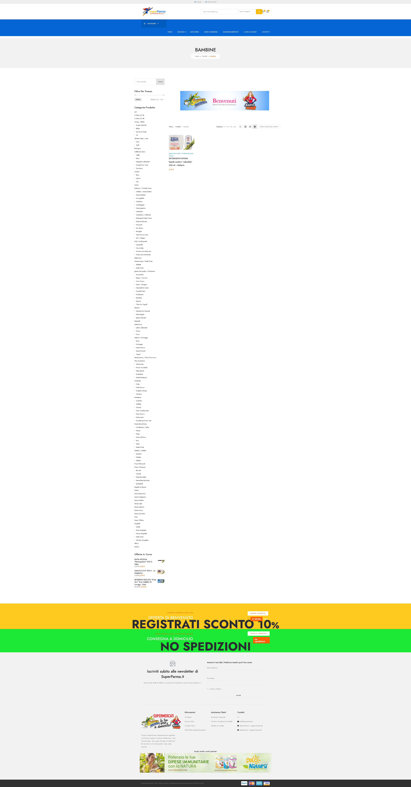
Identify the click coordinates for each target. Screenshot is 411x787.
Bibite (138, 128)
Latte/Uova (138, 324)
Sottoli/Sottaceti (141, 377)
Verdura (138, 394)
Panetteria (137, 397)
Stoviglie (139, 231)
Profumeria (139, 294)
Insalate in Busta (141, 391)
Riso (137, 440)
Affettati (138, 264)
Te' (137, 135)
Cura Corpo (140, 281)
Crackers (139, 401)
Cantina (136, 171)
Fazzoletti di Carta (142, 288)
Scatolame (139, 374)
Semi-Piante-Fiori (140, 494)
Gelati (138, 527)
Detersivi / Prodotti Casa (142, 188)
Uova (138, 334)
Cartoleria (139, 211)
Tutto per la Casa (142, 235)
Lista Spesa (194, 32)
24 (235, 127)
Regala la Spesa (140, 487)
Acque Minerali (141, 125)
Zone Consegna (211, 32)
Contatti (266, 32)
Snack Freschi (140, 351)
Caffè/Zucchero (139, 152)
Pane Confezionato (142, 411)
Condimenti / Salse (142, 427)
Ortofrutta (137, 381)
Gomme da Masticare (143, 251)
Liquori (138, 178)
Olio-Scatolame (139, 361)
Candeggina (140, 205)
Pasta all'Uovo (141, 437)
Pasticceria (139, 417)
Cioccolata (139, 248)
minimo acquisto (257, 613)
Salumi (136, 490)
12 (227, 127)
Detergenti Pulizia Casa (144, 218)
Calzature (139, 201)
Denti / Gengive (141, 284)
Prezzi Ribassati (139, 464)
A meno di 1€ (139, 115)
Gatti (137, 145)
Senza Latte (138, 503)
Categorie (151, 23)
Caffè (138, 155)
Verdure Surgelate (142, 540)
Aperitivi (138, 454)
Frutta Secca (140, 387)
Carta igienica (140, 208)
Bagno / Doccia (141, 278)
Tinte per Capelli (141, 304)
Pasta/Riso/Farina (140, 424)
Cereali (138, 474)
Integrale (137, 321)
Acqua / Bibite (139, 122)
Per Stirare (139, 228)
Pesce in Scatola (141, 367)
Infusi (137, 158)
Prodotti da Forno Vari (143, 420)
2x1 (135, 112)
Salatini (138, 460)
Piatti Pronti (139, 268)
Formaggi (139, 344)
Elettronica (137, 258)
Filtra (138, 100)
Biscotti (138, 470)
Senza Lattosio (139, 507)
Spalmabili (139, 484)
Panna (138, 331)
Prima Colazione (140, 467)
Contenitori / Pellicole (143, 215)
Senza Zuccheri (139, 513)
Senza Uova (138, 510)
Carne (136, 185)
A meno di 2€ (139, 118)
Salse (138, 444)
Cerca (160, 82)
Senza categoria (140, 497)
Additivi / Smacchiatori (144, 191)
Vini (137, 181)
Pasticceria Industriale (143, 254)
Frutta (138, 384)
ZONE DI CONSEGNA (258, 634)
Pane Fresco (140, 414)
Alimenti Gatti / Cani (141, 138)
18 (231, 127)
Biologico (137, 148)
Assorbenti (139, 274)
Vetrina (136, 547)
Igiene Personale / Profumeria (144, 271)
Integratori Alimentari (143, 162)
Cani (137, 142)
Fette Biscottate (141, 477)
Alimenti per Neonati (143, 311)
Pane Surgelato (141, 530)
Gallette (138, 404)
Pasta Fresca (140, 347)
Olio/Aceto (140, 364)
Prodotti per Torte (142, 165)
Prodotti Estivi (140, 291)
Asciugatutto (140, 198)
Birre (137, 175)
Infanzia (136, 308)
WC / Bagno (140, 238)
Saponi (138, 301)
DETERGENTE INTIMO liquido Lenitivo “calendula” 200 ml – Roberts (180, 162)
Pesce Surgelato (141, 533)
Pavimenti (139, 225)
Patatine (138, 457)
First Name (210, 678)
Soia (135, 517)
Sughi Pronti (140, 447)
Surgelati (137, 523)
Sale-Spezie (140, 371)
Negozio (181, 32)
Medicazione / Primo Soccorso (145, 357)
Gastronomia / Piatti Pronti (143, 261)
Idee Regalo (140, 314)
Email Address (212, 668)
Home (170, 32)
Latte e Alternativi (141, 328)
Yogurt (138, 354)
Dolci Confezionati (140, 241)
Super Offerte (139, 520)
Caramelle (139, 245)
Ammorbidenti (140, 195)
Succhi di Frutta (141, 132)
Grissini (138, 407)
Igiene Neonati (141, 318)
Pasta (138, 434)
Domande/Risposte (231, 32)
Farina (138, 430)
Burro (138, 341)
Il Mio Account (250, 32)
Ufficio (136, 543)
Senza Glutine (139, 500)
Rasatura (139, 298)
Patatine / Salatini (140, 450)
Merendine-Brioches (143, 480)
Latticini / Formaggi (141, 337)
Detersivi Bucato (141, 221)
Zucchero (139, 168)
